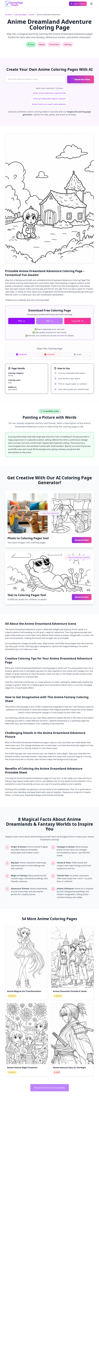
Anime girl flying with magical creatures (49, 98)
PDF (48, 321)
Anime (31, 14)
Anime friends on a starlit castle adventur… (49, 104)
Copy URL (76, 321)
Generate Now (82, 540)
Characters (54, 44)
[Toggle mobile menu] (91, 4)
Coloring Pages (20, 14)
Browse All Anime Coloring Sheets (49, 1087)
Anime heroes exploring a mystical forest (49, 93)
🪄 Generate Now (80, 79)
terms (62, 335)
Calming (67, 44)
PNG (20, 321)
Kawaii (42, 44)
